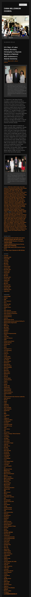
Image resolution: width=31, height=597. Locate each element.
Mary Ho (13, 204)
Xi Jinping (6, 592)
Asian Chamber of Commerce (20, 214)
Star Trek (6, 546)
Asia (21, 187)
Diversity (13, 217)
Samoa (5, 529)
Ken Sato (16, 201)
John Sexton (7, 439)
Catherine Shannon (8, 338)
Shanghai (6, 530)
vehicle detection (8, 572)
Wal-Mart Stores (17, 209)
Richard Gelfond (7, 524)
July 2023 (6, 255)
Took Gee (6, 564)
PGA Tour (6, 513)
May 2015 (6, 263)
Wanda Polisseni (7, 584)
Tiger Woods (7, 563)
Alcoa (11, 187)
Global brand (14, 194)
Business (16, 189)
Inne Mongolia (7, 421)
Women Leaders (7, 590)
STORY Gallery (7, 550)
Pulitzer (5, 520)
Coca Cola (21, 215)
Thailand (6, 560)
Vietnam (11, 209)
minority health (7, 483)
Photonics (6, 518)
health (5, 402)
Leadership (20, 201)
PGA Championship (8, 512)
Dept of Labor (22, 193)
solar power (6, 208)
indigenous (6, 418)
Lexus (5, 459)
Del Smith (6, 369)
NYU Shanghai (7, 500)
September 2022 (7, 257)
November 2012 (7, 286)
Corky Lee (6, 353)
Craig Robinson (7, 358)
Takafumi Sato (7, 558)
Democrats (16, 193)
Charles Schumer (8, 342)
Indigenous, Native (20, 198)
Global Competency (8, 392)
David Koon (6, 362)
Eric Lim (24, 217)
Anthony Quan (19, 211)
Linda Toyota (11, 202)
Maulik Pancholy (18, 204)
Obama (7, 206)
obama (14, 225)
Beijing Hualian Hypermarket (10, 322)
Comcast (13, 192)
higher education (14, 218)
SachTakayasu (7, 226)
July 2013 (6, 282)
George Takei (7, 385)
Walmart (22, 209)
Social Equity (22, 206)
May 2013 (6, 283)
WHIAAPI (21, 210)
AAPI (9, 187)
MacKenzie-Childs (8, 469)
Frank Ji (6, 382)
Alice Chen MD (7, 304)
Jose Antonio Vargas (18, 219)
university (6, 569)
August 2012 (6, 291)
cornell (24, 215)
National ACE (7, 489)
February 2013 (7, 285)
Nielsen (5, 493)
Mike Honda (8, 205)
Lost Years (6, 464)
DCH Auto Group (7, 365)
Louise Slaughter (17, 202)
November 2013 (7, 277)
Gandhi (5, 384)
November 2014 (7, 269)
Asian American (12, 213)
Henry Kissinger (19, 197)
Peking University (8, 509)
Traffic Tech (6, 567)
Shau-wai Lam (13, 226)
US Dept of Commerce (19, 227)
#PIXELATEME (7, 296)
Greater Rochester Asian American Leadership (14, 196)
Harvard (5, 399)
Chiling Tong (7, 344)
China (21, 190)
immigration (10, 198)
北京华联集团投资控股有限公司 (10, 594)
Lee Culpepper (10, 222)
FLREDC (5, 218)
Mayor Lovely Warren (8, 478)
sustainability (6, 209)
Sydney (5, 557)
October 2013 (7, 278)
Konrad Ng (6, 452)
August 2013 (6, 280)
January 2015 (7, 268)
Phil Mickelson (7, 515)
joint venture (7, 441)
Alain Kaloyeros (7, 301)
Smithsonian (7, 535)
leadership (12, 221)
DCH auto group (7, 217)
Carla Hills (17, 190)
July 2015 (6, 260)
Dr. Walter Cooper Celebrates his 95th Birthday (14, 250)
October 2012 (7, 288)
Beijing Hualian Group (9, 319)
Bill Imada (12, 189)
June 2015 (6, 261)
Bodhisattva (6, 329)
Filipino (5, 381)
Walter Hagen (7, 581)
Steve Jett (6, 547)
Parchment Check (8, 507)
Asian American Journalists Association (13, 213)
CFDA (5, 339)
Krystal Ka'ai (7, 453)
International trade (12, 200)
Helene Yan (6, 406)
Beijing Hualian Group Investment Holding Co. (14, 321)
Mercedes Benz (7, 480)
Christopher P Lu (7, 192)
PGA (5, 510)
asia (5, 213)
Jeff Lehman (22, 200)
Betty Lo (6, 324)
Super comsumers (8, 553)
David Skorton (11, 193)
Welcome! (11, 37)
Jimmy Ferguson (10, 219)
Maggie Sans (7, 470)
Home (5, 37)
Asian (7, 213)
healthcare (6, 404)
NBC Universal (7, 492)
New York (11, 225)
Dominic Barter (7, 378)
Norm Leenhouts (7, 495)
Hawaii (5, 401)
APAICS (24, 211)
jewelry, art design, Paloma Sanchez (12, 433)
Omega (5, 506)
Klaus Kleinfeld (7, 450)
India (15, 198)
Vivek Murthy (12, 229)
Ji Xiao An (6, 435)
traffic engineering (8, 566)
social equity (6, 227)
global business (20, 194)
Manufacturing (7, 472)
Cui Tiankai (21, 192)
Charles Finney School (9, 341)
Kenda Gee (6, 449)
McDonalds (6, 225)
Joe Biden (6, 438)
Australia (6, 318)
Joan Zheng (6, 436)
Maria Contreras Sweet (8, 223)
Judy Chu (6, 201)
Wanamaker (6, 583)
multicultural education (16, 205)
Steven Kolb (6, 549)
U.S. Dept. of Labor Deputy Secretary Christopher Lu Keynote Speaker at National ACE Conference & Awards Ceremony (12, 53)
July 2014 (6, 274)
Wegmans (6, 210)
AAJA (12, 211)
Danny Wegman (7, 361)
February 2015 (7, 266)
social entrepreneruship (14, 206)
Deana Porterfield (8, 367)
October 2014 (7, 271)
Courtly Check (7, 356)
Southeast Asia (18, 208)
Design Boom (7, 373)
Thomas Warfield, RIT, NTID (10, 561)
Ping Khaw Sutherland (21, 225)
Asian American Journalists (14, 188)
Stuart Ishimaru (7, 552)
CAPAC (13, 190)
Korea (8, 221)
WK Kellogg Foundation (16, 230)
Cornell (17, 192)
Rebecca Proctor (7, 521)
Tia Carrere (12, 227)
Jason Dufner (7, 429)
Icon (5, 412)
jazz (5, 430)
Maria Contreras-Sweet (9, 473)
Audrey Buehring (8, 315)
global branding (7, 389)
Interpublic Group (8, 426)
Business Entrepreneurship (10, 333)
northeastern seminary (9, 496)
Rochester (6, 527)
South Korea (11, 208)
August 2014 (6, 272)
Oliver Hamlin (7, 504)
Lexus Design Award (8, 461)
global (9, 218)
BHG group (6, 325)
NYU (5, 498)
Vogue (5, 577)
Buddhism (6, 330)
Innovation (6, 200)
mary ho (15, 223)
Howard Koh (6, 410)
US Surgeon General (8, 570)
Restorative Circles (8, 523)
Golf (5, 395)
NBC (5, 490)
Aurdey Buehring (8, 316)
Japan (18, 200)
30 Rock (5, 298)
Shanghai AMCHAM (8, 532)
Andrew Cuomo (16, 187)
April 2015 (6, 265)
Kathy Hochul (11, 201)
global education (13, 196)
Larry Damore (7, 455)
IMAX (5, 413)
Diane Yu (6, 375)
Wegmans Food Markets (13, 210)
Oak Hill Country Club (9, 501)
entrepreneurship (7, 194)
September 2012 (7, 289)
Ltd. (5, 467)
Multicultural (7, 486)
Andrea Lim (6, 305)
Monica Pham (7, 484)
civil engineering (7, 350)
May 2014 (6, 275)
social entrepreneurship (21, 226)
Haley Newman (7, 398)
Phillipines (6, 516)
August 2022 (6, 258)
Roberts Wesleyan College (10, 526)
